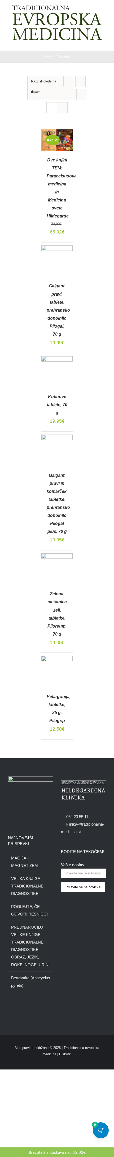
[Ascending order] (80, 81)
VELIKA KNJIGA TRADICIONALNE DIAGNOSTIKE (27, 886)
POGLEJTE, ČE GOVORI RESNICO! (29, 910)
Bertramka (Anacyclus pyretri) (30, 982)
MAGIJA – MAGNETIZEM (24, 862)
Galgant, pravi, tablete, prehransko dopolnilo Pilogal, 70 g (58, 310)
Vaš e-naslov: (73, 864)
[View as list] (62, 107)
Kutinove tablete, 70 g (57, 404)
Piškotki (65, 1054)
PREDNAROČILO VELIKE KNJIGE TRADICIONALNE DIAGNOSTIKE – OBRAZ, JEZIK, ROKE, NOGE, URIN (30, 946)
